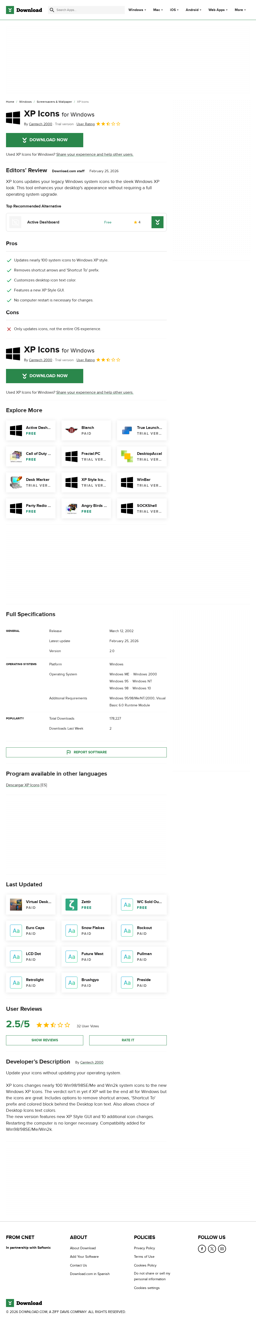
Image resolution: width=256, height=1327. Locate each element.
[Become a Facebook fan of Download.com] (202, 1249)
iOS (173, 10)
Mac (156, 10)
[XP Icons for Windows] (13, 118)
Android (192, 10)
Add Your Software (84, 1257)
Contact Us (78, 1265)
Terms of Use (144, 1257)
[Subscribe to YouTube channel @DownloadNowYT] (222, 1249)
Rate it (128, 1040)
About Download (83, 1248)
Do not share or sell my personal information (152, 1277)
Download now (49, 140)
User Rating (85, 124)
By (38, 124)
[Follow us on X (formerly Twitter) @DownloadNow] (212, 1249)
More (239, 10)
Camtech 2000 (92, 1062)
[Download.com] (24, 10)
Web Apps (216, 10)
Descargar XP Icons (23, 785)
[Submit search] (52, 10)
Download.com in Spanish (90, 1274)
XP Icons (59, 113)
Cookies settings (147, 1288)
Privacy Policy (144, 1248)
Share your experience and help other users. (95, 154)
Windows (135, 10)
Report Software (90, 752)
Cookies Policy (145, 1265)
